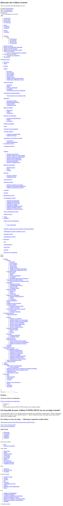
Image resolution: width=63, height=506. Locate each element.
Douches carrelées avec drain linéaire (16, 156)
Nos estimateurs (7, 460)
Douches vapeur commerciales (14, 159)
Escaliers (6, 193)
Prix (5, 481)
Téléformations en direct (9, 236)
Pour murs (9, 71)
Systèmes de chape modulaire (11, 129)
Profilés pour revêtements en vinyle (15, 79)
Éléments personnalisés (9, 165)
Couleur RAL (10, 140)
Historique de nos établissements (11, 486)
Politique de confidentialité (10, 493)
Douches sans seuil (8, 182)
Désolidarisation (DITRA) (13, 102)
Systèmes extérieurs (8, 131)
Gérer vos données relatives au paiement (16, 52)
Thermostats (10, 113)
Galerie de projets (8, 214)
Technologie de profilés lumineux (12, 93)
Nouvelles (6, 482)
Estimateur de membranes (13, 200)
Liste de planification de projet (11, 211)
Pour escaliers (10, 75)
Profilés (5, 68)
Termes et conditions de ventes (11, 497)
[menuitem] (6, 66)
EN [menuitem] (5, 18)
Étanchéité (9, 85)
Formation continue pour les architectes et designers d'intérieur (19, 229)
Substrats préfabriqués (12, 87)
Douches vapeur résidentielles (14, 158)
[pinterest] (6, 436)
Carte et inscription (11, 225)
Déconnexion (7, 57)
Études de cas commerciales (10, 252)
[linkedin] (6, 437)
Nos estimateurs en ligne (10, 198)
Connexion (6, 28)
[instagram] (7, 433)
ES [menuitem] (4, 19)
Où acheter (6, 471)
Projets (5, 25)
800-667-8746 (11, 425)
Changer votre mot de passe (10, 48)
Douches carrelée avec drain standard (16, 155)
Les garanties (7, 456)
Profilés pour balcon (12, 135)
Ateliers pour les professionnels (11, 221)
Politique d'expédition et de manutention (13, 500)
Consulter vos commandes (13, 55)
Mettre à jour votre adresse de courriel (13, 50)
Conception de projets (9, 146)
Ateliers (5, 459)
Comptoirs (6, 190)
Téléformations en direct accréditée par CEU (14, 231)
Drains (8, 86)
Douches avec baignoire (12, 154)
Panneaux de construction (10, 115)
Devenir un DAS (8, 470)
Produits (6, 259)
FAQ (5, 242)
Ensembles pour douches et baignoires (16, 90)
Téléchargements (8, 244)
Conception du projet (9, 313)
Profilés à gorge (10, 77)
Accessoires (10, 89)
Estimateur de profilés (12, 205)
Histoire (6, 478)
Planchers (6, 173)
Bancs (8, 169)
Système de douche (8, 82)
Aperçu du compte (8, 45)
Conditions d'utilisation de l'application (13, 496)
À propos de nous (8, 476)
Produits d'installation (9, 123)
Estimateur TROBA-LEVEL (14, 207)
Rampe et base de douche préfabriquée (16, 186)
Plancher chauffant (8, 107)
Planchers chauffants (12, 175)
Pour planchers (10, 72)
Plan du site (6, 458)
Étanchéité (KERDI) (12, 101)
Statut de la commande (9, 446)
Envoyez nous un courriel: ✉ (8, 426)
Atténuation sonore (11, 105)
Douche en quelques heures (13, 162)
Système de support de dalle (13, 134)
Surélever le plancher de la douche (15, 187)
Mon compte (7, 451)
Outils (5, 126)
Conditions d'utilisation (9, 494)
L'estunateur (7, 26)
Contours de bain (8, 179)
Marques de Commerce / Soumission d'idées (14, 498)
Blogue (5, 488)
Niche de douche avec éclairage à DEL (16, 95)
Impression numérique (12, 142)
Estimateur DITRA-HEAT (13, 202)
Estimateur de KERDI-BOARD (14, 206)
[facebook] (6, 432)
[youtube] (6, 435)
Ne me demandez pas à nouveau (10, 14)
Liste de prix (7, 247)
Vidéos (5, 217)
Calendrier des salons (9, 463)
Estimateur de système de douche (15, 209)
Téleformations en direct (13, 372)
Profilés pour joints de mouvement (15, 78)
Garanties (6, 249)
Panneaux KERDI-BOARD (14, 118)
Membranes (6, 98)
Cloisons (9, 170)
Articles (5, 485)
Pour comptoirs (10, 74)
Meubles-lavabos (11, 167)
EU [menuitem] (5, 22)
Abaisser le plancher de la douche (15, 184)
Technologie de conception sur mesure (13, 138)
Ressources (6, 374)
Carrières (6, 479)
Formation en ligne (8, 234)
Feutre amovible (11, 103)
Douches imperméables (12, 161)
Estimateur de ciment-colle (13, 203)
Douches (6, 151)
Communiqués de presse (10, 483)
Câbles (8, 111)
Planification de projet (9, 347)
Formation (6, 364)
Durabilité (6, 501)
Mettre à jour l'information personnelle (13, 47)
